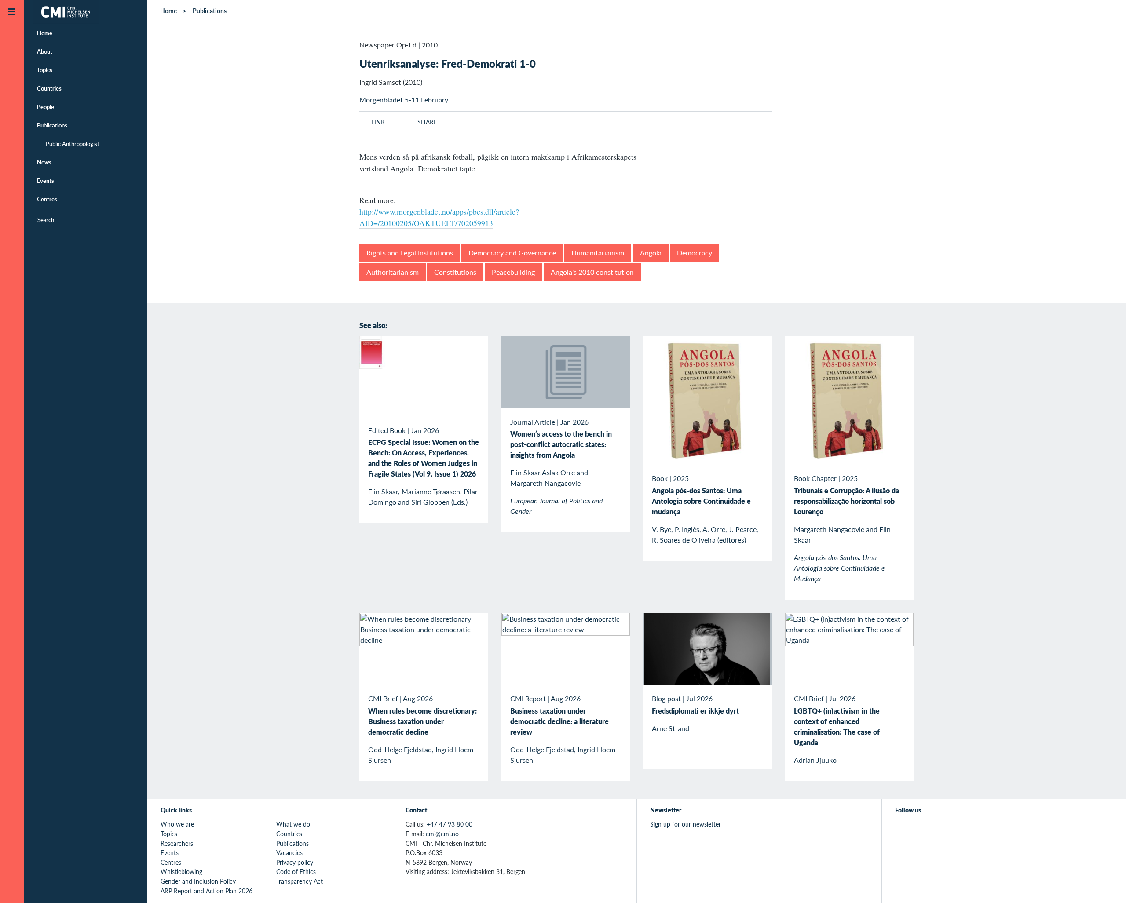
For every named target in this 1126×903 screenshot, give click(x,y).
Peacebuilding (513, 272)
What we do (293, 823)
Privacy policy (294, 862)
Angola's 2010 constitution (592, 272)
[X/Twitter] (900, 829)
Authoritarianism (392, 272)
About (44, 51)
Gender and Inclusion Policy (198, 881)
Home (44, 33)
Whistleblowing (181, 871)
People (45, 106)
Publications (52, 125)
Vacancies (289, 852)
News (44, 162)
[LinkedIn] (961, 829)
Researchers (177, 843)
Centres (47, 199)
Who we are (177, 823)
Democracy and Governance (512, 253)
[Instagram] (941, 829)
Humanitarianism (597, 253)
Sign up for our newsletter (685, 823)
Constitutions (455, 272)
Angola (651, 253)
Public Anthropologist (72, 143)
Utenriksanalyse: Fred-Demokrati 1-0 (447, 63)
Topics (44, 70)
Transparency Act (299, 881)
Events (45, 180)
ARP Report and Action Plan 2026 (206, 890)
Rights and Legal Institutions (409, 253)
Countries (49, 88)
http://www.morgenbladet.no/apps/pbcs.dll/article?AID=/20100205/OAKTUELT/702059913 (439, 217)
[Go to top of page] (1106, 885)
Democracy (694, 253)
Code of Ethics (296, 871)
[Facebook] (920, 829)
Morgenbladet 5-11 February (403, 100)
